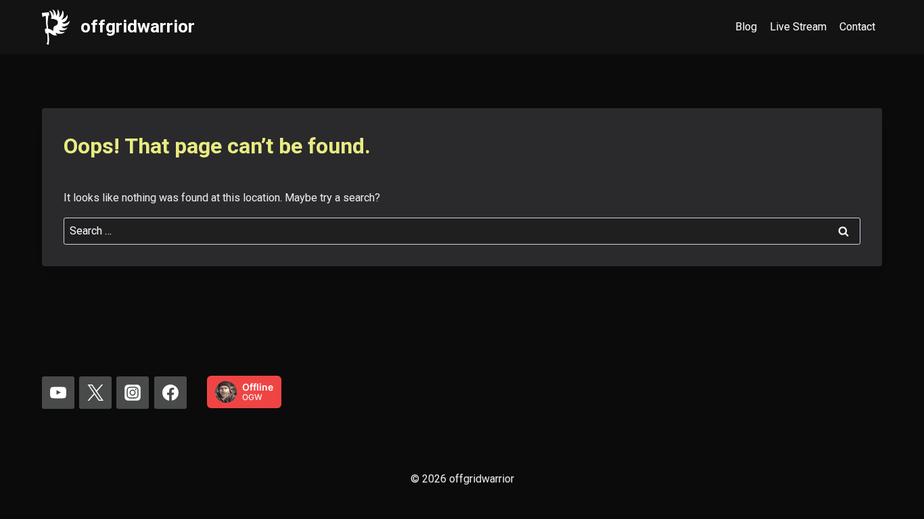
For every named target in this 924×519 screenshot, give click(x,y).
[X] (95, 392)
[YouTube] (58, 392)
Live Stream (798, 26)
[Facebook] (170, 392)
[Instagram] (132, 392)
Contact (857, 26)
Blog (746, 26)
